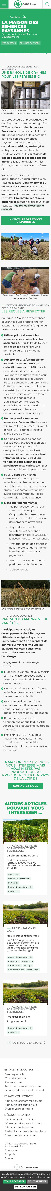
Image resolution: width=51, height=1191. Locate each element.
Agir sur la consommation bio (23, 1100)
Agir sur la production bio (21, 1104)
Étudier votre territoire (19, 1108)
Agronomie (27, 961)
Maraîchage (32, 970)
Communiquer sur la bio (20, 1135)
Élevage (28, 965)
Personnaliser (25, 1186)
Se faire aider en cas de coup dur (25, 1090)
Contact (10, 1158)
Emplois (10, 1154)
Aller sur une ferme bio (19, 1127)
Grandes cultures (30, 43)
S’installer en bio (15, 1078)
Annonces (11, 1150)
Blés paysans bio (15, 1074)
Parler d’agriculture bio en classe (25, 1131)
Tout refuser (37, 1181)
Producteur (9, 43)
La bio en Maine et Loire (20, 1119)
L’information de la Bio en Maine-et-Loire (21, 1145)
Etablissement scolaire (18, 879)
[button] (25, 1042)
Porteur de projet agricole (20, 887)
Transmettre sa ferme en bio (23, 1086)
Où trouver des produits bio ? (23, 1123)
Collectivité (13, 874)
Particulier (13, 883)
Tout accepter (14, 1181)
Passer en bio (13, 1082)
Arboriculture (14, 965)
